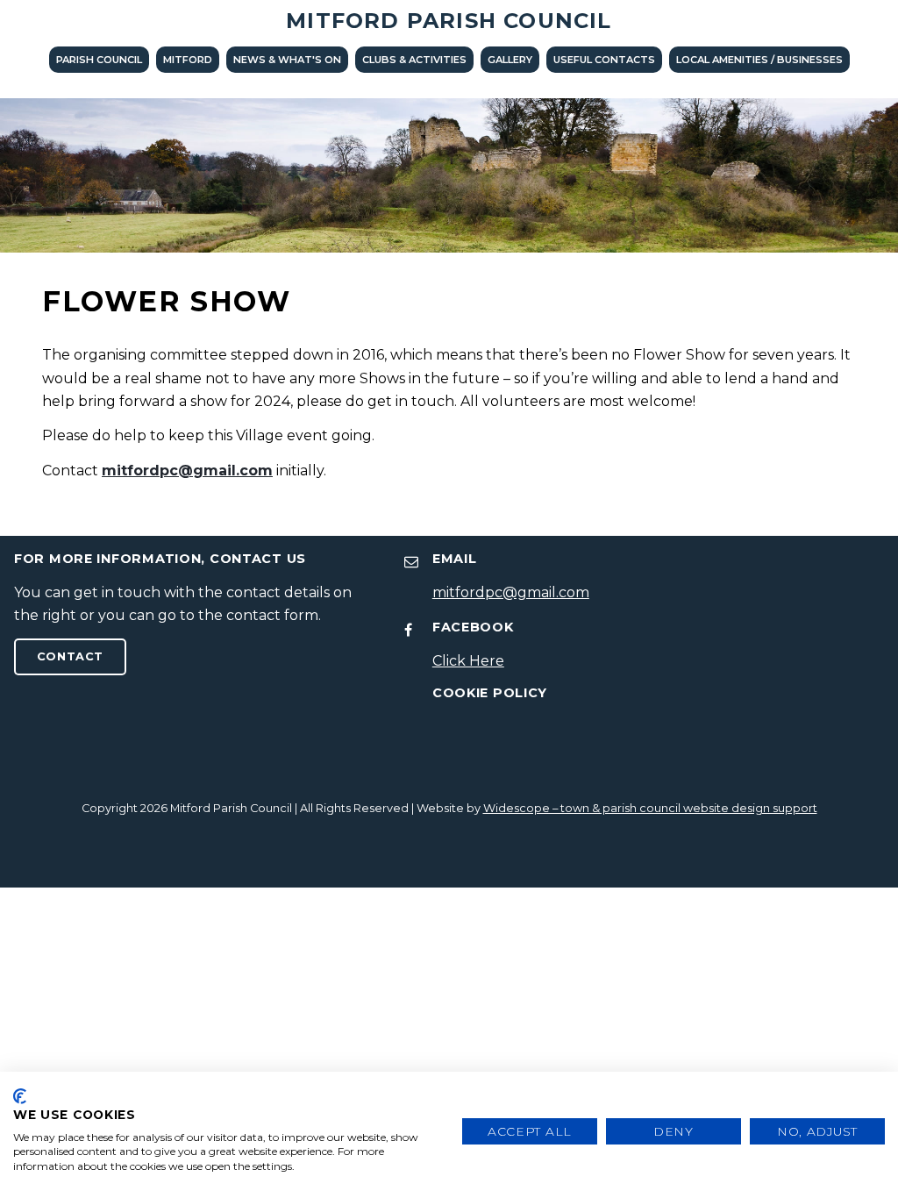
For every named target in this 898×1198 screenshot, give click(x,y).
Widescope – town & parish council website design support (650, 808)
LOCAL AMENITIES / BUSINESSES (759, 59)
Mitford (187, 59)
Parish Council (99, 59)
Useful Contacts (604, 59)
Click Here (468, 660)
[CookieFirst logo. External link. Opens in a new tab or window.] (19, 1096)
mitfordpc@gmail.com (187, 470)
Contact (70, 656)
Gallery (510, 59)
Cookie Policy (489, 693)
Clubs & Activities (414, 59)
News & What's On (287, 59)
